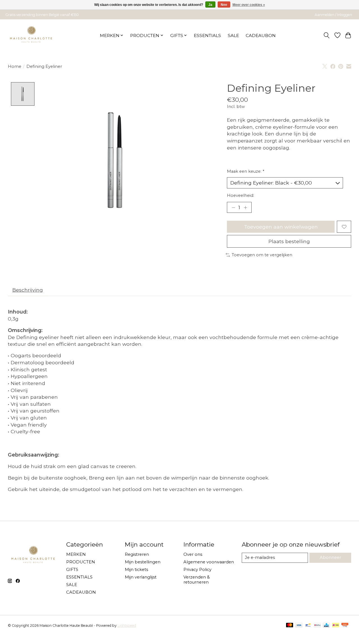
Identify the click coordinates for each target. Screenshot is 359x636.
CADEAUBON (261, 35)
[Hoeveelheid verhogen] (245, 207)
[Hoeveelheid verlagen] (233, 207)
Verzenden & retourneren (196, 580)
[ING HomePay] (344, 625)
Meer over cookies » (249, 5)
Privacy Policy (197, 569)
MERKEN (76, 554)
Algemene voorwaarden (208, 561)
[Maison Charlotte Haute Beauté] (31, 35)
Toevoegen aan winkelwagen (281, 227)
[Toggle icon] (326, 35)
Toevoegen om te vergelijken (262, 254)
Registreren (137, 554)
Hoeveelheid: (240, 195)
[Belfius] (317, 625)
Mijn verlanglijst (141, 577)
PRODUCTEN (80, 561)
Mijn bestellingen (142, 561)
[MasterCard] (289, 625)
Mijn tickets (136, 569)
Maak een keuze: (245, 171)
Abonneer (330, 557)
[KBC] (326, 625)
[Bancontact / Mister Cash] (308, 625)
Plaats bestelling (289, 241)
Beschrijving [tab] (27, 290)
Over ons (192, 554)
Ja (210, 5)
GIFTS (72, 569)
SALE (233, 35)
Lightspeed (127, 625)
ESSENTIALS (207, 35)
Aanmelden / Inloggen (333, 15)
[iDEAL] (335, 625)
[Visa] (299, 625)
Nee (224, 5)
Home (14, 66)
